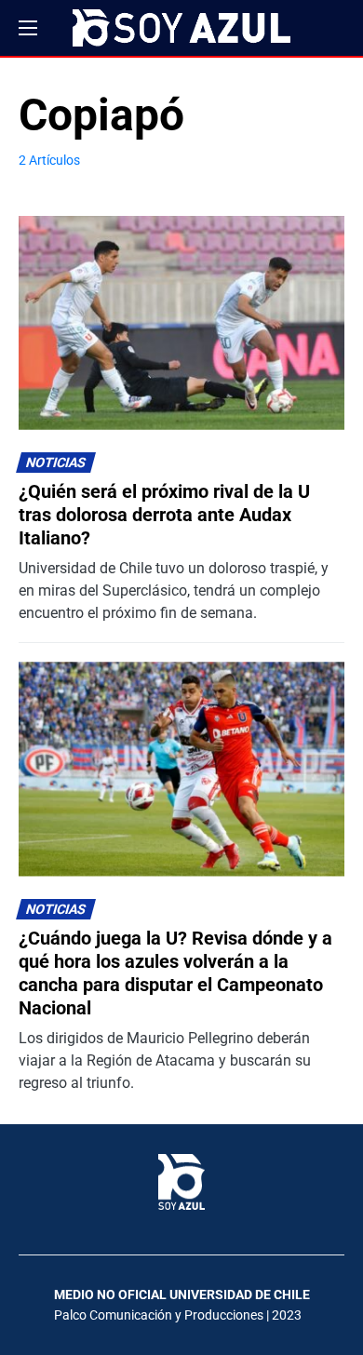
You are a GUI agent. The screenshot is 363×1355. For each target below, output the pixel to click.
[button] (28, 27)
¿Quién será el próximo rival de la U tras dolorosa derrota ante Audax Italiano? (164, 514)
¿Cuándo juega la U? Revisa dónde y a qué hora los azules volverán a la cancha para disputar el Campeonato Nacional (175, 973)
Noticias (56, 463)
